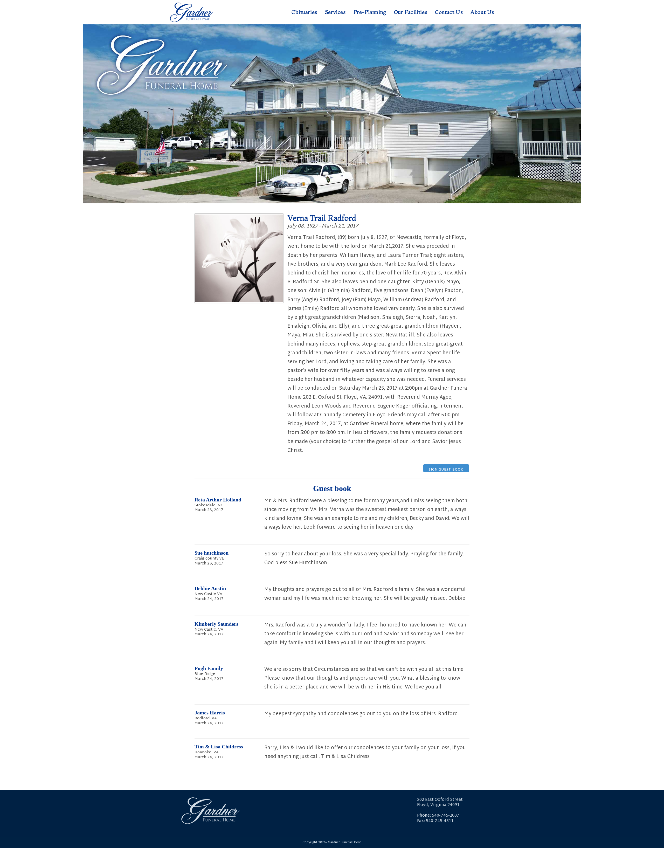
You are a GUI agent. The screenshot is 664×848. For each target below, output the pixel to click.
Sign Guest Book (446, 469)
